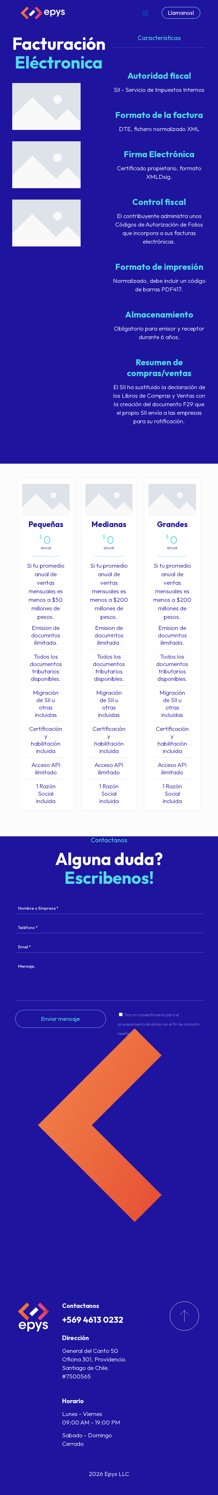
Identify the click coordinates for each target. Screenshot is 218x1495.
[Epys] (44, 13)
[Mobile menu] (145, 13)
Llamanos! (181, 12)
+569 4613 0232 (92, 1319)
